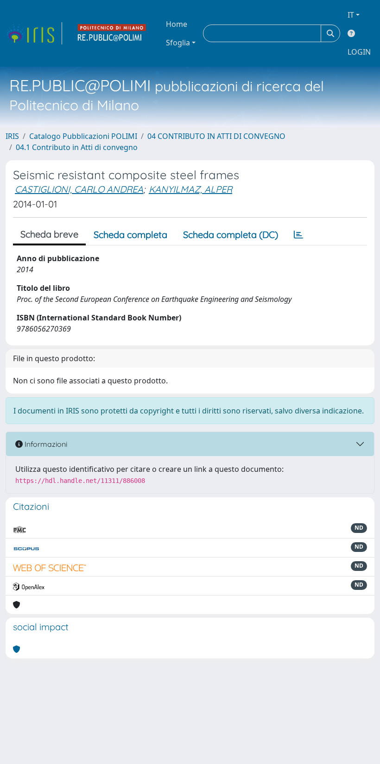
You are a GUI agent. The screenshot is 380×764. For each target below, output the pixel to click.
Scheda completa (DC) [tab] (230, 234)
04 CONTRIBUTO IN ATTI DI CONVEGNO (216, 136)
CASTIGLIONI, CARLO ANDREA (79, 189)
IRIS (12, 136)
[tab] (298, 234)
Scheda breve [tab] (49, 234)
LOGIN (359, 52)
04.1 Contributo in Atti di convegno (77, 147)
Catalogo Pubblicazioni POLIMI (83, 136)
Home (176, 24)
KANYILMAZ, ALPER (190, 189)
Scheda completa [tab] (130, 234)
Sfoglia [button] (178, 43)
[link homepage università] (112, 33)
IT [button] (351, 15)
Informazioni (45, 444)
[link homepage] (34, 33)
